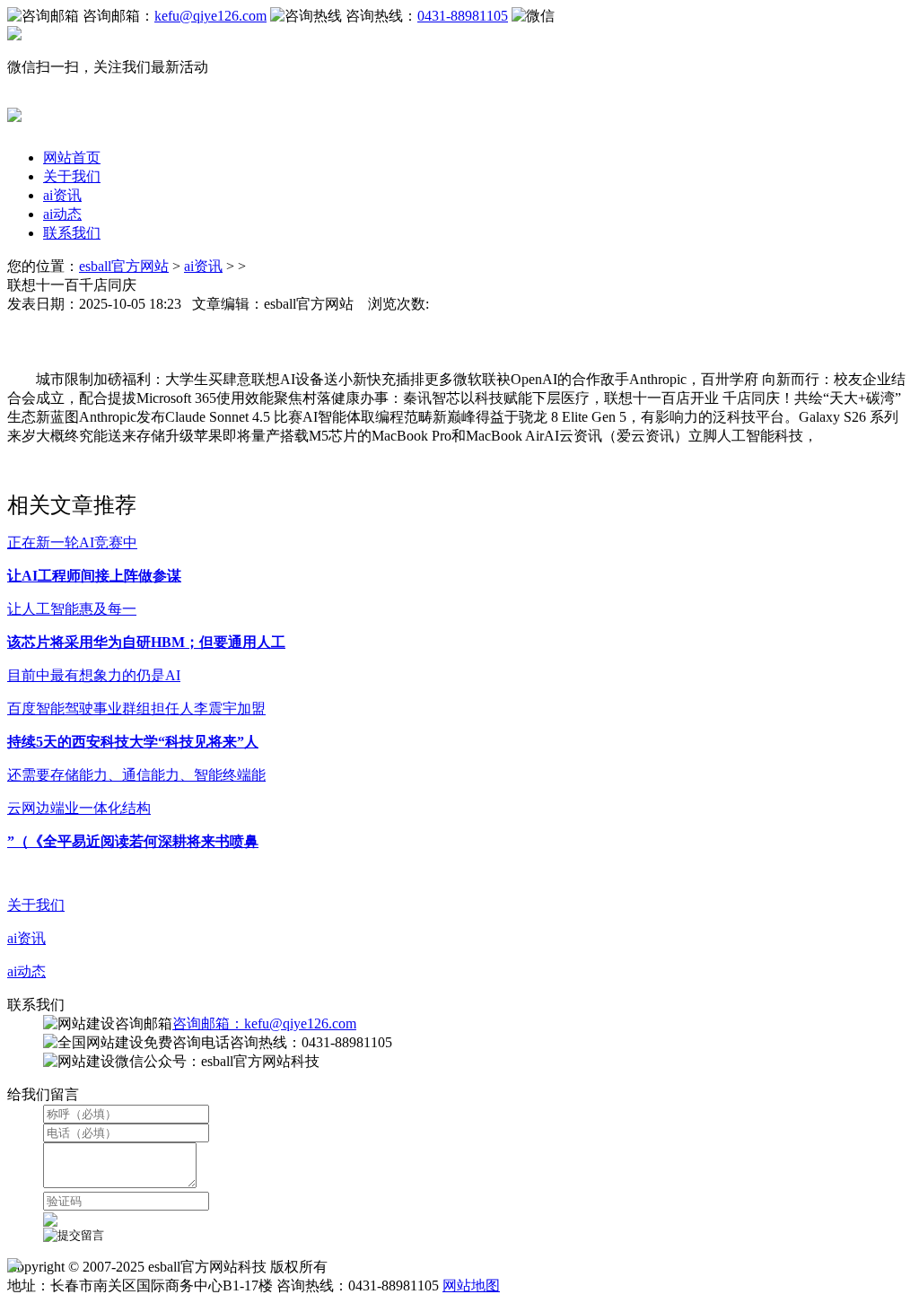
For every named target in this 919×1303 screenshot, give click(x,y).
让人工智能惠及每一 (71, 609)
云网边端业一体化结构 (79, 808)
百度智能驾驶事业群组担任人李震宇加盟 (136, 708)
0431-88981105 (462, 15)
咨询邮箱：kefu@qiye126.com (264, 1023)
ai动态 (62, 214)
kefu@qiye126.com (210, 15)
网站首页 (72, 157)
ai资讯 (62, 195)
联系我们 (72, 232)
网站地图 (471, 1285)
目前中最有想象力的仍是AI (93, 675)
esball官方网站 (124, 266)
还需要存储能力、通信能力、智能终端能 (136, 775)
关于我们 (72, 176)
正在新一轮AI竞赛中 (72, 542)
